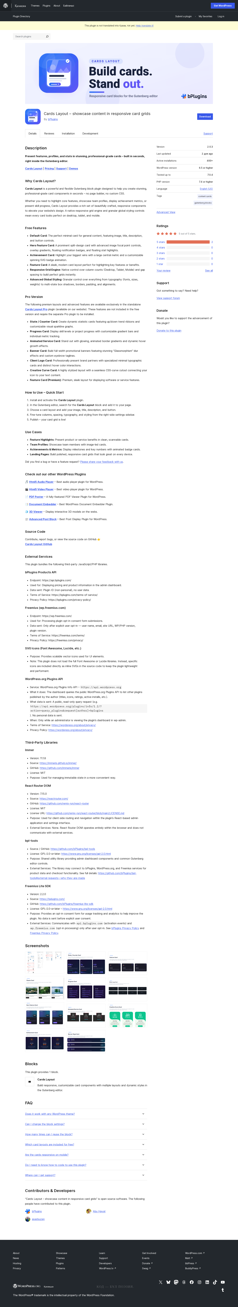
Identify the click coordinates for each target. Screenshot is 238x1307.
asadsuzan (38, 1219)
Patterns (60, 1268)
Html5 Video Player (41, 489)
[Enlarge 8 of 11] (101, 1034)
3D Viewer (36, 511)
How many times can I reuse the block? (49, 1134)
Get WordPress (223, 5)
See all (209, 270)
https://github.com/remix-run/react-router (64, 803)
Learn (102, 1253)
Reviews (49, 133)
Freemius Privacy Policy (44, 933)
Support (208, 133)
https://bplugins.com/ (52, 899)
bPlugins (53, 119)
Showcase (61, 1253)
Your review (163, 270)
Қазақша (48, 1286)
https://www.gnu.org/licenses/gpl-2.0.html (86, 853)
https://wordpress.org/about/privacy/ (74, 725)
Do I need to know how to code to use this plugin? (55, 1165)
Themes (60, 1258)
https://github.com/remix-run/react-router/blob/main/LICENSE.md (85, 813)
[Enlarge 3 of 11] (59, 1006)
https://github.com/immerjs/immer (59, 768)
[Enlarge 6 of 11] (101, 982)
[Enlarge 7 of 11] (101, 1008)
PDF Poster (36, 496)
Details (32, 133)
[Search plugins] (47, 36)
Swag (146, 1268)
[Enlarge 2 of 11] (59, 980)
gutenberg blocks (203, 203)
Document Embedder (42, 504)
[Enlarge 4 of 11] (59, 1033)
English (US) (206, 188)
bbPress (191, 1263)
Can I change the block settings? (45, 1124)
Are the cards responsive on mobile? (46, 1154)
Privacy (17, 1268)
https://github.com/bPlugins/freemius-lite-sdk (66, 903)
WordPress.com (195, 1253)
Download (205, 116)
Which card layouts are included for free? (49, 1144)
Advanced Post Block (43, 519)
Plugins (60, 1263)
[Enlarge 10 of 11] (142, 982)
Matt (189, 1258)
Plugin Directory (21, 16)
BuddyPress (193, 1268)
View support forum (168, 298)
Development (90, 133)
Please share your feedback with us (101, 461)
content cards (205, 196)
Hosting (17, 1263)
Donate (147, 1263)
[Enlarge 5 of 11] (101, 956)
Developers (105, 1263)
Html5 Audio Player (41, 481)
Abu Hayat (99, 1211)
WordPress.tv (107, 1268)
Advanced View (166, 212)
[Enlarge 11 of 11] (142, 1008)
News (16, 1258)
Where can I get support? (40, 1175)
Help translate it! (144, 25)
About (16, 1253)
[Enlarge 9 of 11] (142, 956)
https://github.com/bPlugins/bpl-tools (73, 848)
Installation (68, 133)
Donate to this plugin (169, 330)
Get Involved (149, 1253)
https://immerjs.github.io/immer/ (58, 763)
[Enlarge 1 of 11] (59, 956)
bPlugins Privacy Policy (125, 928)
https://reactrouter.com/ (54, 798)
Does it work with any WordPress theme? (50, 1113)
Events (145, 1258)
